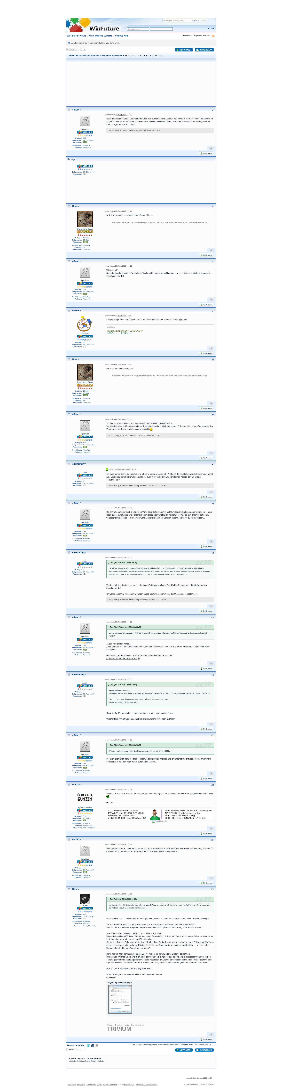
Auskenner (84, 333)
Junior (84, 472)
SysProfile (111, 327)
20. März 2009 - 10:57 (123, 844)
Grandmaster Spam (85, 229)
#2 (213, 207)
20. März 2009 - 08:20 (123, 508)
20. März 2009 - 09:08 (123, 622)
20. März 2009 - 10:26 (123, 740)
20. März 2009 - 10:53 (123, 789)
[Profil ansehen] (80, 110)
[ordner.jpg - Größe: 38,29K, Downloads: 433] (120, 999)
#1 (213, 110)
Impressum (81, 1084)
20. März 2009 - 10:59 (123, 894)
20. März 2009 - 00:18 (123, 364)
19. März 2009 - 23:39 (123, 115)
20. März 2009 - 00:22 (123, 419)
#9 (213, 553)
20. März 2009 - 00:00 (123, 266)
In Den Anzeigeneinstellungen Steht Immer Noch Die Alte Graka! (154, 1045)
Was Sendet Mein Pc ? (203, 1045)
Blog (132, 1025)
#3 (213, 262)
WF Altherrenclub (85, 807)
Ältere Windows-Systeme (100, 36)
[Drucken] (97, 1045)
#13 (212, 785)
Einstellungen (129, 1084)
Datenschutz (91, 1084)
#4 (213, 311)
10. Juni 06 (87, 818)
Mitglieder (198, 36)
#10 (212, 617)
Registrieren (197, 29)
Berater (85, 905)
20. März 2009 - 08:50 (123, 557)
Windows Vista (121, 36)
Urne (74, 206)
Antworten (185, 50)
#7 (213, 464)
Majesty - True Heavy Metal (118, 1025)
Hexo (74, 889)
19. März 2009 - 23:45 (123, 211)
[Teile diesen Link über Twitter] (88, 1045)
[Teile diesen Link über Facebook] (92, 1045)
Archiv (99, 1084)
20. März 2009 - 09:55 (123, 679)
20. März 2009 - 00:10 (123, 315)
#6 (213, 415)
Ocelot (75, 310)
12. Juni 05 (87, 240)
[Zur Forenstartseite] (97, 27)
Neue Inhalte (187, 36)
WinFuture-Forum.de (76, 36)
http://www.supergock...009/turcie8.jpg (123, 658)
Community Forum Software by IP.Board (199, 1084)
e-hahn (75, 110)
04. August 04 (88, 916)
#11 (213, 675)
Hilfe (210, 29)
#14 (212, 840)
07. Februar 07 (88, 483)
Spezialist (85, 129)
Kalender (206, 36)
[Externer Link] (107, 796)
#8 (213, 503)
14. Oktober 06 (88, 344)
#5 (213, 360)
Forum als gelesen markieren (146, 1084)
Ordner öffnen (146, 215)
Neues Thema (206, 50)
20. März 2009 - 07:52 (127, 469)
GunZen (76, 784)
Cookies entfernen (110, 1084)
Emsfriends (139, 1025)
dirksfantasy (78, 464)
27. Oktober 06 (88, 172)
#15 (212, 889)
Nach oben (207, 153)
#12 (212, 735)
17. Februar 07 (88, 140)
